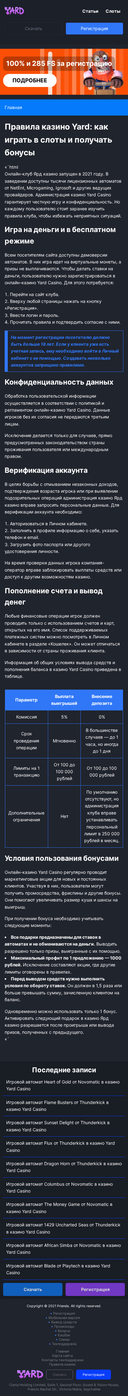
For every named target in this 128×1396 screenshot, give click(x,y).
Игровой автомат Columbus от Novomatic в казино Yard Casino (59, 1187)
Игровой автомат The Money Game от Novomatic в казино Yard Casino (59, 1208)
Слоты (113, 11)
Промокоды (64, 1326)
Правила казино (62, 1364)
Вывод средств (64, 1322)
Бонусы (64, 1331)
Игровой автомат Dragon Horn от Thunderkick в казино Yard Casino (64, 1167)
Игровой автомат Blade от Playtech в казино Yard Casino (58, 1269)
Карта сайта (62, 1355)
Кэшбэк (64, 1335)
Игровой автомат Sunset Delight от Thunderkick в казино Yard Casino (58, 1126)
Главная (62, 1351)
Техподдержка (64, 1344)
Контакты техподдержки (63, 1360)
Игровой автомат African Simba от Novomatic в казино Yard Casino (63, 1249)
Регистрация (94, 28)
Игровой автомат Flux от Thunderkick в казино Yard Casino (60, 1146)
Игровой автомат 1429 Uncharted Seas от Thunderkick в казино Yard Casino (63, 1228)
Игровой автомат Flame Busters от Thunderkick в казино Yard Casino (57, 1106)
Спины (64, 1339)
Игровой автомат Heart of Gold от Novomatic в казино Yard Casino (63, 1085)
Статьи (90, 11)
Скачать (33, 28)
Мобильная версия (64, 1318)
